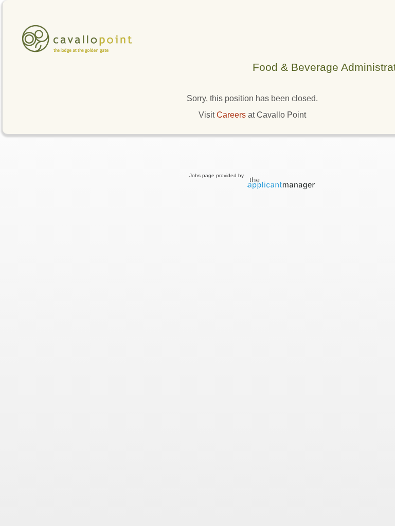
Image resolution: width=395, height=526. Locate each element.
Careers (231, 114)
